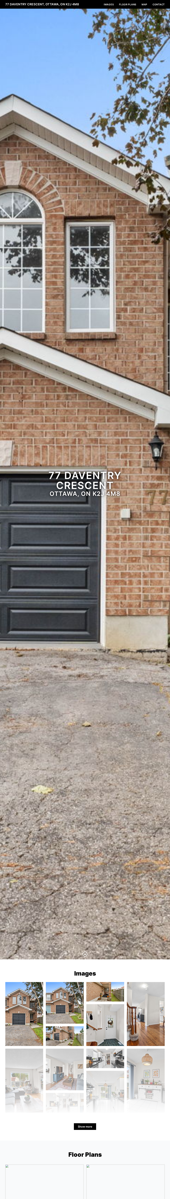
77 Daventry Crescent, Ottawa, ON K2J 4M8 (42, 4)
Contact (159, 4)
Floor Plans (127, 4)
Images (109, 4)
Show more (85, 1126)
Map (144, 4)
